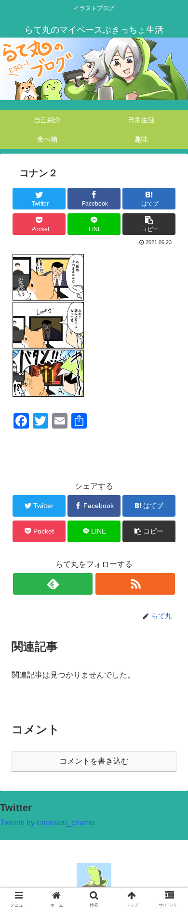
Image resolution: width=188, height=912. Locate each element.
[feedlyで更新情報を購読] (52, 584)
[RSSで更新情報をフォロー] (135, 584)
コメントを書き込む (94, 761)
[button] (169, 813)
